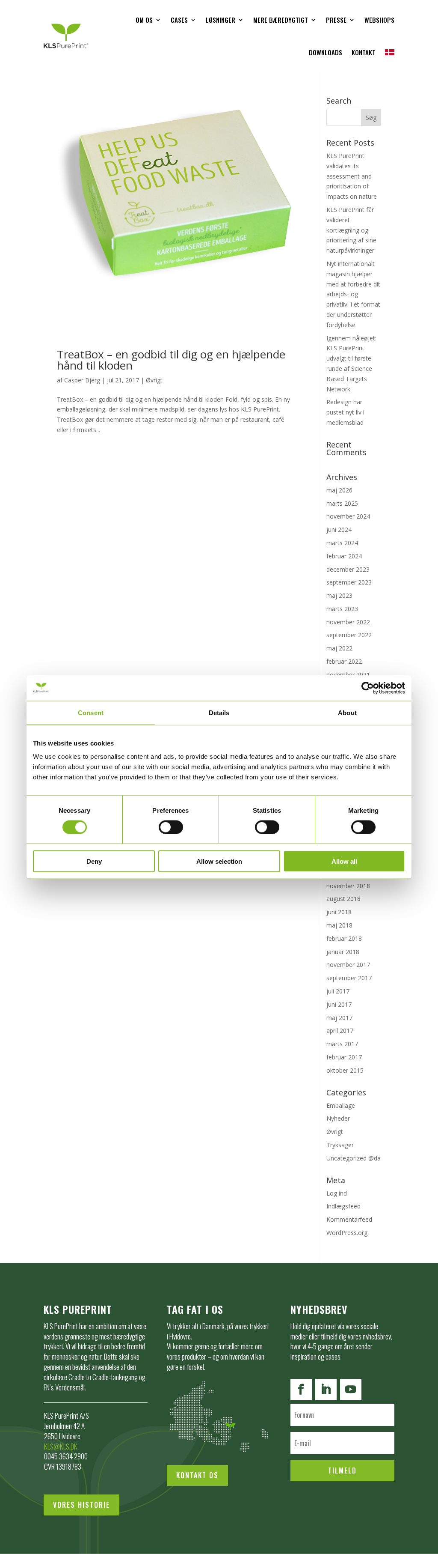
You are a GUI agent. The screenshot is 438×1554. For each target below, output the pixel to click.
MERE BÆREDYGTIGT (280, 19)
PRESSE (336, 19)
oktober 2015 (345, 1070)
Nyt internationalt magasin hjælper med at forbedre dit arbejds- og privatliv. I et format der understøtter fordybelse (353, 294)
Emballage (340, 1105)
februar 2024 (344, 556)
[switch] (171, 827)
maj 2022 (339, 648)
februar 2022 (344, 661)
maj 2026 (339, 490)
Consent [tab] (91, 712)
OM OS (144, 19)
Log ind (336, 1193)
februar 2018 (344, 938)
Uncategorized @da (353, 1158)
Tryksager (340, 1145)
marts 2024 (342, 543)
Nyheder (338, 1118)
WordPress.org (346, 1233)
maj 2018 (339, 925)
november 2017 (348, 964)
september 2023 (349, 582)
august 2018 (343, 899)
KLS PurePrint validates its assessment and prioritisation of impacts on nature (351, 176)
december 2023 (348, 569)
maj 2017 (339, 1018)
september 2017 (349, 978)
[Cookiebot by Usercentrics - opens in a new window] (367, 687)
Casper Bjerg (82, 380)
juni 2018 (339, 912)
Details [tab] (219, 712)
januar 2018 (342, 952)
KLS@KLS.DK (60, 1446)
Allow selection (219, 861)
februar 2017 (344, 1057)
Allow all (344, 861)
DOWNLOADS (325, 52)
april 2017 (339, 1030)
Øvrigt (154, 380)
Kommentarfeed (349, 1219)
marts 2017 (342, 1044)
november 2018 (348, 886)
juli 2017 (337, 991)
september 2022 (349, 635)
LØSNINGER (220, 19)
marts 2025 (342, 503)
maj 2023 (339, 595)
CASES (179, 19)
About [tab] (347, 712)
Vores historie (81, 1505)
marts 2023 (342, 609)
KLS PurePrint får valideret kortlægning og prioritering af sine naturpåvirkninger (351, 230)
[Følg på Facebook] (301, 1389)
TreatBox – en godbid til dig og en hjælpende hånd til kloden (171, 359)
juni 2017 (339, 1004)
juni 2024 (339, 529)
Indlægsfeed (343, 1206)
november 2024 (348, 516)
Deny (94, 861)
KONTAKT (364, 52)
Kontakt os (197, 1475)
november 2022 (348, 622)
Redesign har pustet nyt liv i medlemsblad (345, 412)
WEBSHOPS (379, 19)
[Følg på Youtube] (350, 1389)
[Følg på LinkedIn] (326, 1389)
